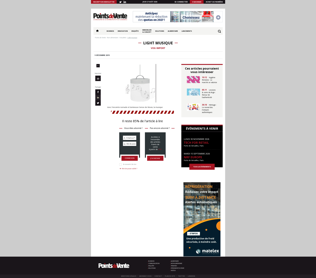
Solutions (159, 31)
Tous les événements (202, 167)
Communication (153, 263)
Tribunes (174, 266)
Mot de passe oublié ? (129, 169)
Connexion (129, 158)
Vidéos (173, 270)
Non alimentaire (176, 263)
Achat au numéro (214, 2)
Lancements (187, 31)
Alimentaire (173, 31)
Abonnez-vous (145, 276)
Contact (158, 276)
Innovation (123, 31)
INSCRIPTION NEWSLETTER (103, 2)
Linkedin (191, 276)
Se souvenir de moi (129, 164)
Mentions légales (128, 276)
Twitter (181, 276)
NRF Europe (193, 157)
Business (110, 31)
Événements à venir (177, 268)
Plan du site (170, 276)
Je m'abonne (155, 158)
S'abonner (196, 2)
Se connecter (181, 2)
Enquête (135, 31)
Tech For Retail (196, 142)
